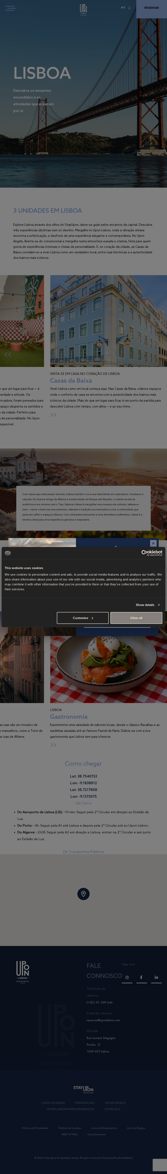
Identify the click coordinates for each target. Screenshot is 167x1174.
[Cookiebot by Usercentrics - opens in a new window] (144, 553)
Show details (145, 605)
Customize (80, 617)
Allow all (136, 617)
